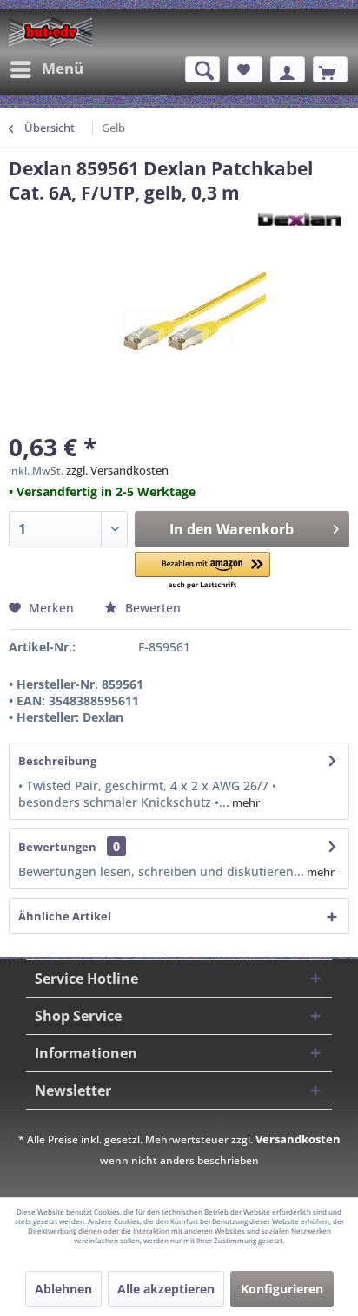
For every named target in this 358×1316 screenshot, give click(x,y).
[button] (202, 571)
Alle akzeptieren (166, 1288)
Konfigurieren (282, 1288)
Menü (62, 68)
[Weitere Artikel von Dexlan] (298, 220)
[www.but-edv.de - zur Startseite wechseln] (50, 32)
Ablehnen (63, 1288)
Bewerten (151, 607)
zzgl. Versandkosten (117, 470)
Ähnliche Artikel (64, 916)
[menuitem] (46, 69)
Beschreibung (57, 761)
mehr (244, 802)
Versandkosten (298, 1139)
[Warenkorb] (330, 69)
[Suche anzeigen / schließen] (202, 69)
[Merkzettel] (245, 69)
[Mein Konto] (287, 69)
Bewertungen (57, 846)
